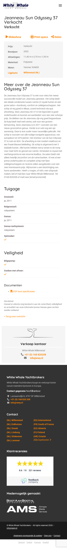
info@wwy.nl (36, 358)
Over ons (47, 536)
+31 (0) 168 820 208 (20, 399)
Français (37, 542)
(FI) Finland (39, 432)
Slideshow (14, 37)
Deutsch (21, 542)
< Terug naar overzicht (14, 316)
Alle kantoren (42, 439)
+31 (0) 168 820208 (35, 354)
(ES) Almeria (40, 428)
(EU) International (42, 420)
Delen (57, 37)
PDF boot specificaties (24, 291)
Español (46, 542)
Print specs (41, 37)
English (29, 542)
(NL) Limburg (13, 432)
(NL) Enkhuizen (14, 424)
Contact (57, 536)
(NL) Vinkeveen (14, 436)
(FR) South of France (44, 424)
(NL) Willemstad (15, 420)
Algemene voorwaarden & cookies (28, 536)
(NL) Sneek (12, 428)
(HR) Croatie (40, 436)
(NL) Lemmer (13, 440)
